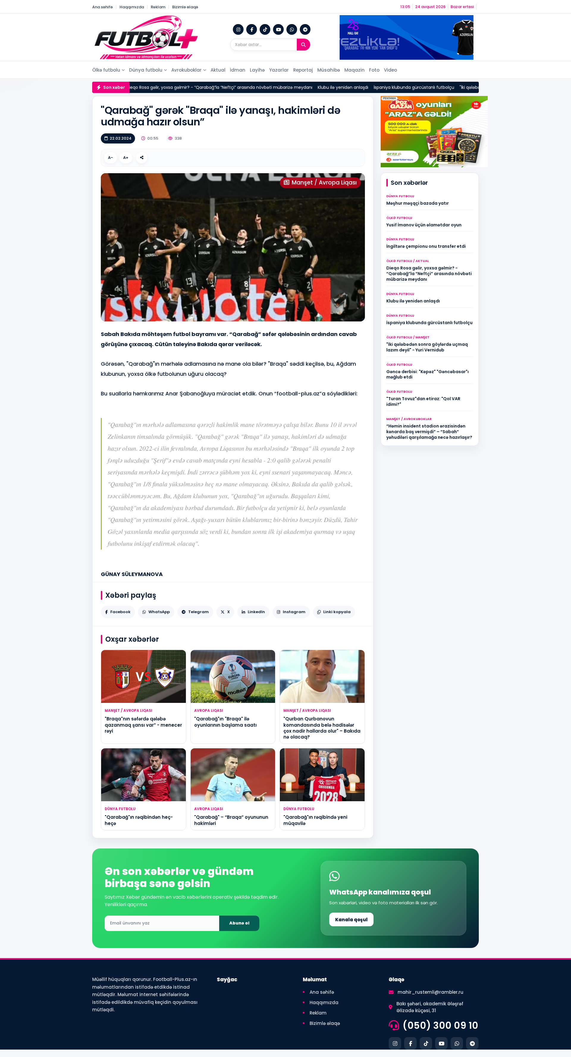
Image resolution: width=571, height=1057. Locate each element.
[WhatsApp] (291, 29)
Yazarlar (279, 70)
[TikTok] (265, 29)
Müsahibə (328, 70)
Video (390, 70)
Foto (374, 70)
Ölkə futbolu (106, 70)
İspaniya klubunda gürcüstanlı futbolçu (365, 87)
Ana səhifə (102, 7)
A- (110, 157)
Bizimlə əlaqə (185, 7)
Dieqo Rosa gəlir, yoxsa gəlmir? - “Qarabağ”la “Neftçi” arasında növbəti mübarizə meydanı (170, 87)
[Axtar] (303, 45)
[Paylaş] (141, 157)
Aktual (218, 70)
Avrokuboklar (186, 70)
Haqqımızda (132, 7)
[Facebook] (251, 29)
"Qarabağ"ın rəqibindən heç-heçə (139, 820)
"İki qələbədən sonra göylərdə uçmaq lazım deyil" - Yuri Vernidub (478, 87)
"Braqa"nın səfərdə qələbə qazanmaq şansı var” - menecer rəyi (143, 725)
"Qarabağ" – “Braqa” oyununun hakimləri (231, 820)
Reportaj (303, 70)
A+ (125, 157)
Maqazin (354, 70)
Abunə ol (239, 923)
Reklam (158, 7)
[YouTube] (278, 29)
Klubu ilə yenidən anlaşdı (294, 87)
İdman (237, 70)
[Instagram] (238, 29)
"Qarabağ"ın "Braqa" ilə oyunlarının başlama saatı (225, 722)
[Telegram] (305, 29)
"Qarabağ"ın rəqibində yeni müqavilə (315, 820)
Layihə (257, 70)
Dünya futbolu (145, 70)
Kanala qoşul (351, 919)
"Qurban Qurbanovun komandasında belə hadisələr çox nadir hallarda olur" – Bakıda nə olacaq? (321, 728)
